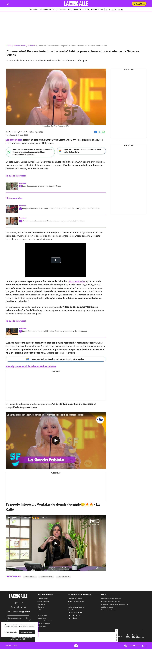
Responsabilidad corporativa (110, 601)
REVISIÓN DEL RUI (64, 9)
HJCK (39, 610)
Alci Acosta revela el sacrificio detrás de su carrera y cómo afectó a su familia (53, 221)
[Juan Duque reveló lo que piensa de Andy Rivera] (12, 186)
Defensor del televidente (76, 601)
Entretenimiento (19, 45)
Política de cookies (107, 607)
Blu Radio (40, 607)
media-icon (76, 646)
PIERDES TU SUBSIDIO (81, 9)
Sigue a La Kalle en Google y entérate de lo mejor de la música (58, 359)
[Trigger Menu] (8, 3)
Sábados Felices (63, 577)
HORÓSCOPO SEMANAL (47, 9)
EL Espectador (42, 615)
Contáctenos (72, 610)
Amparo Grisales (46, 577)
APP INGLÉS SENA (97, 9)
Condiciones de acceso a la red (111, 599)
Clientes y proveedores (75, 613)
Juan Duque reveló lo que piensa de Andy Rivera (41, 186)
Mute (125, 645)
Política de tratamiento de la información (114, 604)
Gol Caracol (41, 604)
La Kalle (8, 45)
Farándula (31, 45)
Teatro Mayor (41, 618)
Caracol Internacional (44, 621)
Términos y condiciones (108, 610)
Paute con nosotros (74, 615)
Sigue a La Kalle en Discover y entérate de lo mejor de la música (82, 150)
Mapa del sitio (72, 618)
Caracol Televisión (43, 601)
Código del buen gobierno (76, 607)
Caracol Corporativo (43, 624)
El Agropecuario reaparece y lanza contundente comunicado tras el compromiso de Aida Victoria (61, 208)
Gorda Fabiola (29, 577)
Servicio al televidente (75, 599)
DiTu (38, 613)
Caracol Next (41, 626)
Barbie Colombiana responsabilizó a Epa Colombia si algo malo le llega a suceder (54, 331)
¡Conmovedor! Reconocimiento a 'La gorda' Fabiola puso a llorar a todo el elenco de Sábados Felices (72, 45)
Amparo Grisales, (77, 281)
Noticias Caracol (42, 599)
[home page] (76, 3)
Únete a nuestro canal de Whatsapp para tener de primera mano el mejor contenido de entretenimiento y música (32, 152)
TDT (69, 604)
